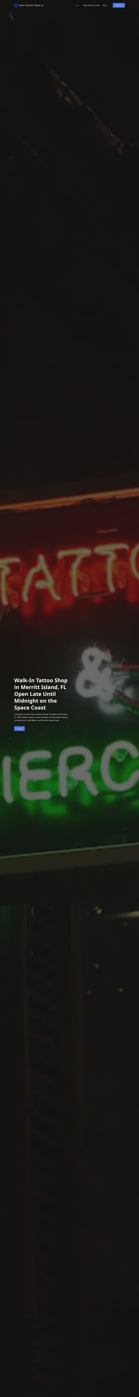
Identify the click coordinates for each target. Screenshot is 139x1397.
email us (119, 5)
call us (19, 729)
